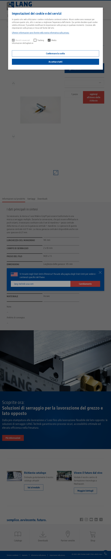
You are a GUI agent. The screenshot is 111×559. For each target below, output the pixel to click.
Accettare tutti (55, 61)
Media (53, 40)
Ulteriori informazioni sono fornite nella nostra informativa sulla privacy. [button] (40, 32)
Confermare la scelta (55, 53)
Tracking (40, 40)
